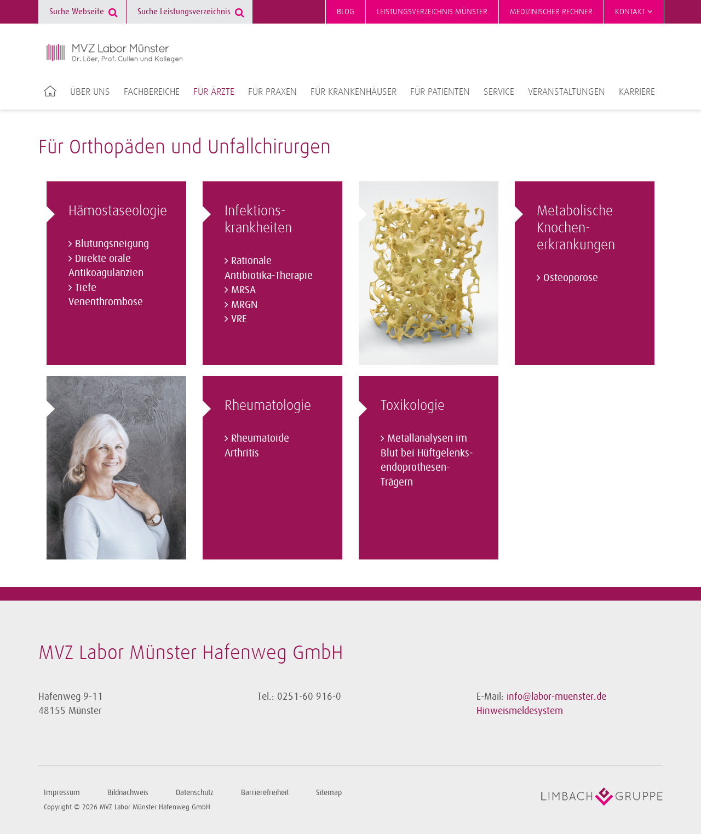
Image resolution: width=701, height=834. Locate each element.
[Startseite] (114, 53)
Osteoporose (570, 278)
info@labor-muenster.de (556, 696)
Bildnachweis (127, 792)
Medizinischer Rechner (551, 12)
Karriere (637, 92)
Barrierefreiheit (265, 792)
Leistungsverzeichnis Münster (432, 12)
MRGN (244, 305)
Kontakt (631, 12)
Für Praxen (272, 92)
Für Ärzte (213, 92)
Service (499, 92)
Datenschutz (195, 792)
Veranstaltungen (566, 92)
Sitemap (329, 792)
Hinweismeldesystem (519, 710)
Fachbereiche (152, 92)
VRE (238, 319)
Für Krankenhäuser (354, 92)
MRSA (243, 290)
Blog (345, 12)
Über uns (90, 92)
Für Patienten (440, 92)
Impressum (62, 792)
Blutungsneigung (112, 244)
